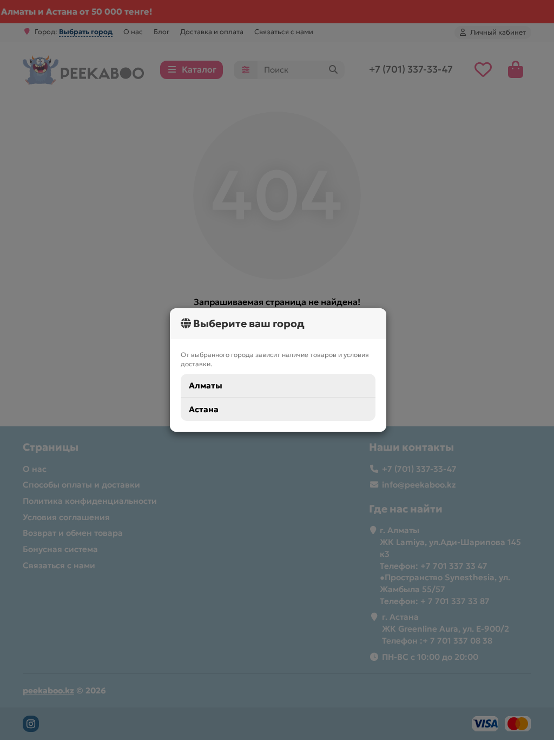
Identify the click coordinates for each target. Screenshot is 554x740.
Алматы (205, 385)
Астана (204, 409)
